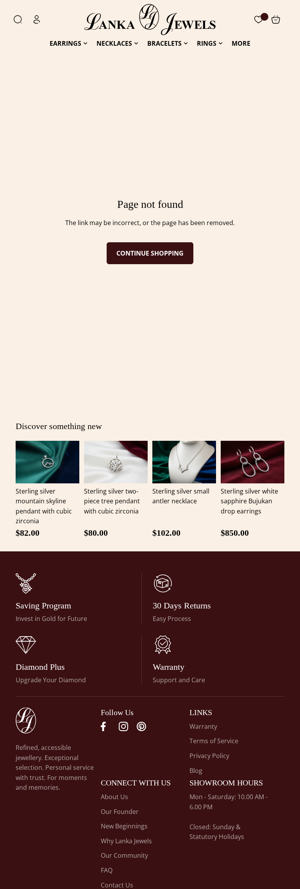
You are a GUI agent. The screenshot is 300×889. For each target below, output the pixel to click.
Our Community (124, 855)
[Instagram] (123, 726)
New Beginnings (124, 826)
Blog (195, 770)
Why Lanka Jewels (126, 841)
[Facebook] (105, 726)
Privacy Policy (209, 755)
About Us (114, 796)
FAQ (106, 870)
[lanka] (26, 583)
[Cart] (258, 19)
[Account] (36, 19)
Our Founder (120, 811)
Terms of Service (213, 741)
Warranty (203, 726)
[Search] (18, 19)
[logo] (150, 19)
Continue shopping (150, 253)
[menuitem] (241, 43)
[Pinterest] (141, 726)
